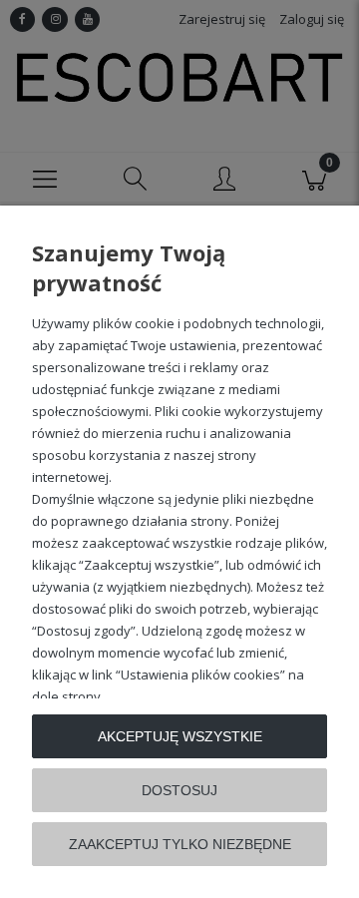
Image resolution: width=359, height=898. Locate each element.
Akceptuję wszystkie (180, 736)
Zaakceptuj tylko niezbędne (180, 844)
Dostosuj (179, 790)
